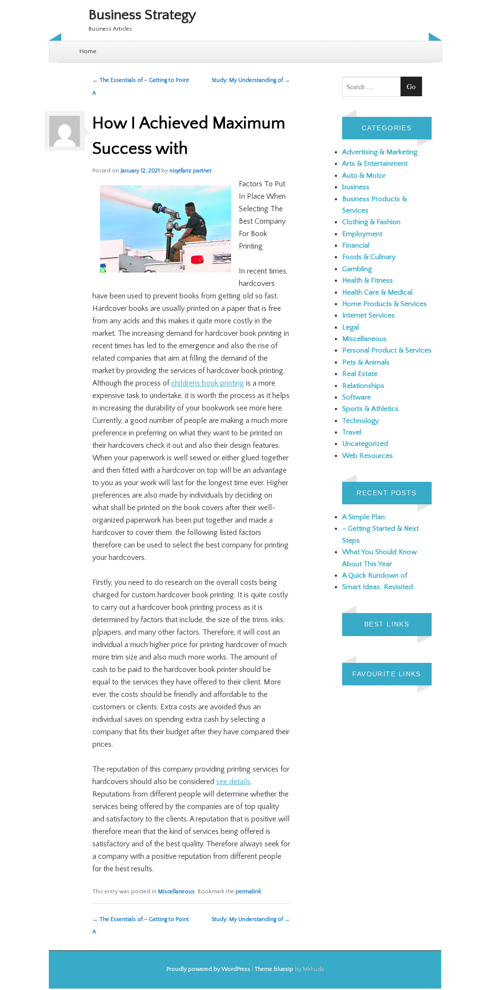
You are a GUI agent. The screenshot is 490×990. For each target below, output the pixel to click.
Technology (360, 421)
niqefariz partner (190, 171)
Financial (355, 245)
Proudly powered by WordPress (208, 969)
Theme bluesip (274, 969)
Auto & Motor (364, 175)
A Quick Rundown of (374, 575)
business (355, 187)
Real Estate (360, 374)
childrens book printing (207, 383)
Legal (350, 327)
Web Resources (367, 456)
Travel (351, 432)
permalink (248, 891)
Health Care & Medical (377, 292)
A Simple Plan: (364, 517)
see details (233, 781)
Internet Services (368, 315)
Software (356, 397)
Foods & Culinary (369, 257)
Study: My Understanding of (251, 80)
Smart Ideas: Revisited (377, 587)
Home (87, 51)
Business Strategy (142, 15)
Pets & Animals (366, 362)
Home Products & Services (384, 304)
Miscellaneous (176, 891)
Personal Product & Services (387, 350)
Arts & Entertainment (375, 163)
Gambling (357, 269)
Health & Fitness (367, 280)
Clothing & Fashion (371, 222)
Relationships (363, 386)
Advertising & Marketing (379, 152)
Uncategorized (365, 444)
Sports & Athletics (370, 409)
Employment (362, 234)
